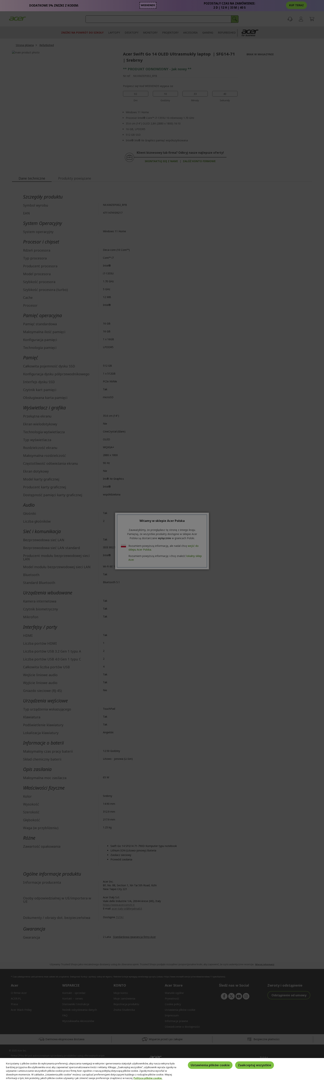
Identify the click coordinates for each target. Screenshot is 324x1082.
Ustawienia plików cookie (210, 1065)
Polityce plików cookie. (148, 1078)
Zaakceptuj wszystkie (254, 1065)
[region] (162, 1070)
